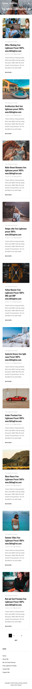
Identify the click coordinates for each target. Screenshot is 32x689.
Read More (9, 72)
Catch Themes (18, 685)
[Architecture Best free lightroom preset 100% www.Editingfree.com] (16, 89)
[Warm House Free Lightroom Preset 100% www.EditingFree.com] (16, 459)
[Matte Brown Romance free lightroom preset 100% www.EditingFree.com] (16, 150)
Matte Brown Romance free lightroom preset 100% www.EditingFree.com (15, 170)
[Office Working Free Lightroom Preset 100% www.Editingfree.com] (16, 28)
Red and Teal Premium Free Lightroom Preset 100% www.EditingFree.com (15, 601)
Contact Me (6, 669)
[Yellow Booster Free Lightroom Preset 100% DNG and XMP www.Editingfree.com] (16, 273)
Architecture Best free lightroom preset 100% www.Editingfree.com (14, 109)
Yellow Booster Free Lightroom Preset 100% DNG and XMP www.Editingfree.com (14, 294)
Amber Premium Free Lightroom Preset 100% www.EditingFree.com (14, 418)
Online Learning (10, 3)
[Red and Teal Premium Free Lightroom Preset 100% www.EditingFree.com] (16, 582)
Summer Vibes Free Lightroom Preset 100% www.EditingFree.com (14, 540)
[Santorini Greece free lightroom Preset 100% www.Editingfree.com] (16, 337)
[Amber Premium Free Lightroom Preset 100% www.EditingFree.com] (16, 398)
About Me (5, 659)
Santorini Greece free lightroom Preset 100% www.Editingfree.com (16, 356)
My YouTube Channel (9, 662)
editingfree (19, 54)
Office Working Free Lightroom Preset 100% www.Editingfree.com (14, 47)
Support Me (6, 672)
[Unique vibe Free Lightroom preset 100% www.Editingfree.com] (16, 212)
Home (4, 656)
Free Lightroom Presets (11, 41)
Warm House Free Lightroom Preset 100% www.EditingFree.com (14, 479)
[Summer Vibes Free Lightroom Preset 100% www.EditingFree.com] (16, 521)
